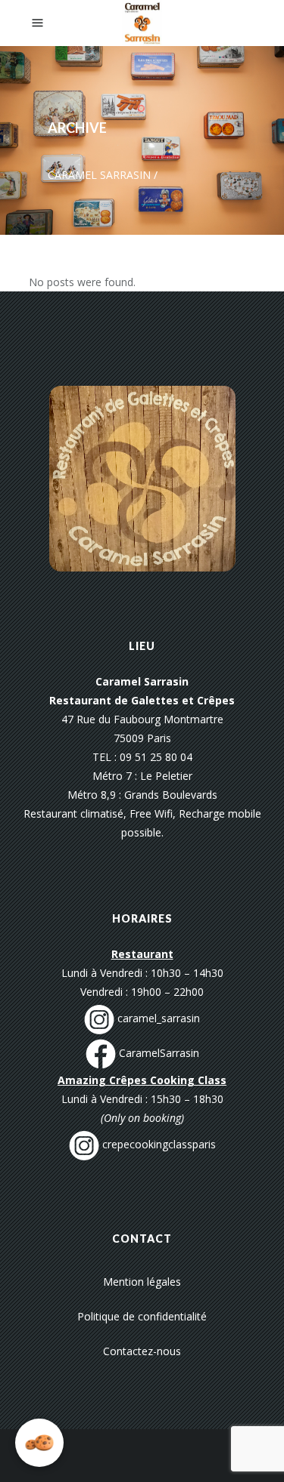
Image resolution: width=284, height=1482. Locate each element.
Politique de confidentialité (142, 1316)
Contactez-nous (142, 1351)
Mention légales (142, 1281)
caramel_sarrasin (157, 1018)
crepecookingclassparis (157, 1144)
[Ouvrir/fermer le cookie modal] (39, 1443)
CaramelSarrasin (157, 1053)
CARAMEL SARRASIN (99, 175)
